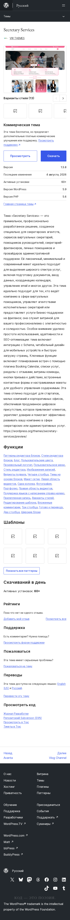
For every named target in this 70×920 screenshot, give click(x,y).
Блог (17, 460)
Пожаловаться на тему (18, 666)
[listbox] (35, 546)
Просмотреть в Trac (16, 722)
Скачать (53, 156)
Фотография (44, 483)
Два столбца (12, 512)
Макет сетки (32, 479)
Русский (17, 688)
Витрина (42, 774)
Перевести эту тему (16, 695)
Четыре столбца (38, 474)
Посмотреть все (56, 618)
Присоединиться (48, 805)
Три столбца (30, 507)
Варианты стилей (43, 497)
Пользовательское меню (49, 464)
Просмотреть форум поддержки (24, 642)
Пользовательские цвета (37, 460)
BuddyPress (13, 854)
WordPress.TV (15, 824)
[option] (13, 536)
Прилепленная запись (17, 497)
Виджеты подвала (15, 474)
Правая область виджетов (35, 488)
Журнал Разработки (16, 713)
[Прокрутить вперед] (63, 98)
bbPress (11, 848)
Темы (7, 16)
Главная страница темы (19, 203)
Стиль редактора (14, 469)
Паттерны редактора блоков (22, 455)
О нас (7, 774)
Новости (10, 780)
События (43, 811)
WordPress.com (16, 835)
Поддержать (47, 817)
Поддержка (12, 811)
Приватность (13, 793)
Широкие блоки (31, 512)
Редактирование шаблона (20, 502)
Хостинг (9, 786)
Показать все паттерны (21, 570)
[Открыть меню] (64, 5)
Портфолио (11, 488)
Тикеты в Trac (12, 726)
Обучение (10, 805)
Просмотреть (20, 156)
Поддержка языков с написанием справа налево (34, 493)
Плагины (43, 786)
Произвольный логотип (18, 464)
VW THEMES (17, 38)
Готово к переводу (51, 507)
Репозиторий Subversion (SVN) (23, 717)
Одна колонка (26, 483)
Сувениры (45, 824)
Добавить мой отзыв (16, 618)
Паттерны (43, 793)
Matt (9, 842)
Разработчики (13, 817)
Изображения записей (41, 469)
